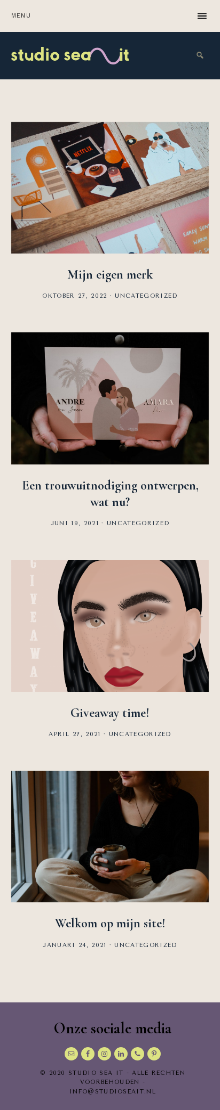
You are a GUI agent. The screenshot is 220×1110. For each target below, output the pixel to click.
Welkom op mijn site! (110, 923)
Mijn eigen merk (110, 274)
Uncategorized (146, 295)
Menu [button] (21, 15)
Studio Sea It (70, 55)
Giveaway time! (110, 713)
